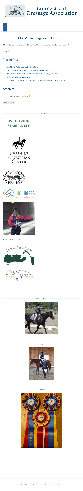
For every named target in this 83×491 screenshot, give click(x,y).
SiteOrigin (59, 485)
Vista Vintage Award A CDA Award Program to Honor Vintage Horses (32, 74)
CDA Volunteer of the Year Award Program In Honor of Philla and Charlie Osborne (36, 80)
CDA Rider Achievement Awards (18, 77)
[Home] (41, 17)
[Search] (18, 53)
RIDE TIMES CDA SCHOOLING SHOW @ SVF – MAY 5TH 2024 (29, 70)
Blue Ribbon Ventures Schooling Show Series (22, 67)
